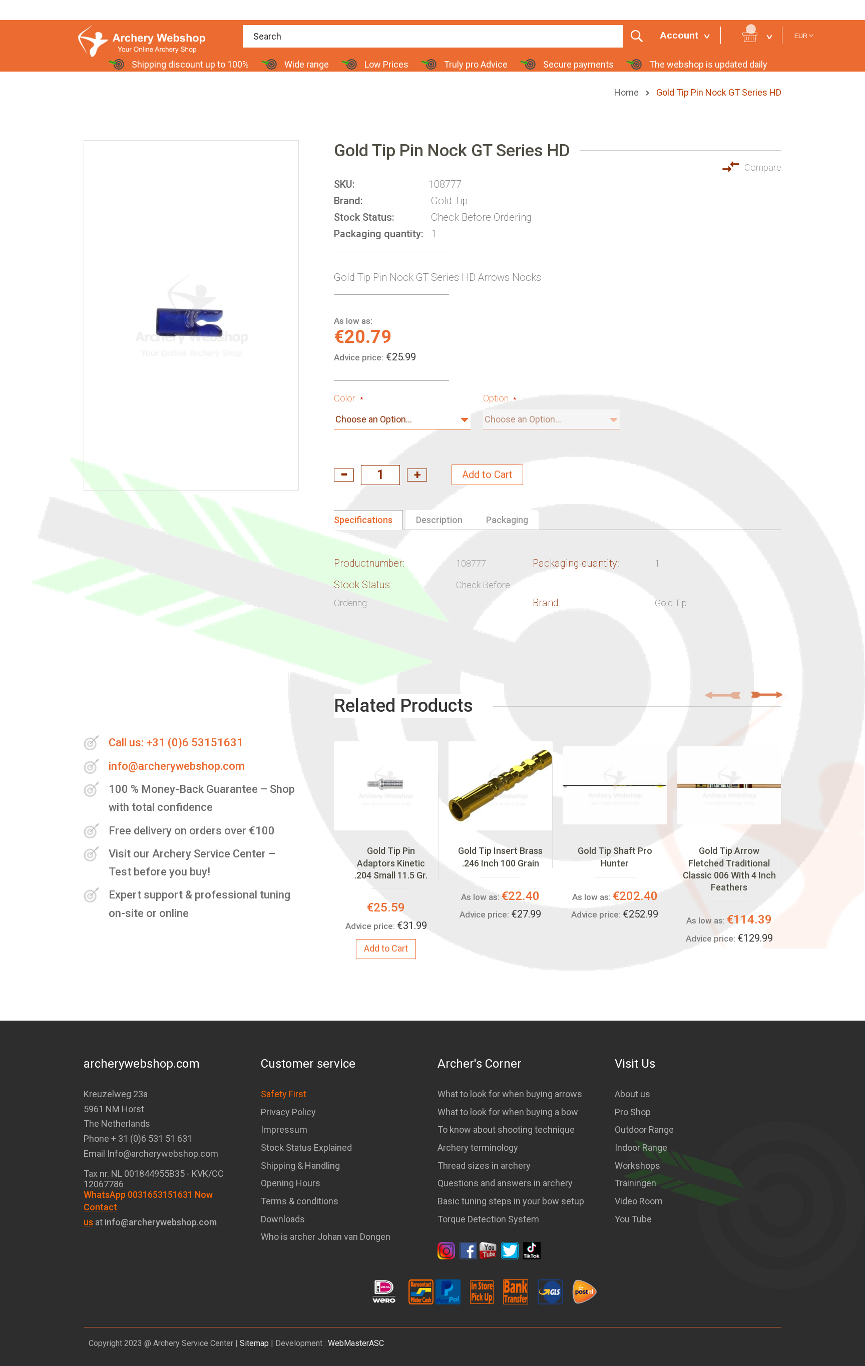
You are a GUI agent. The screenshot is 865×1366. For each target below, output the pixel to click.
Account (679, 35)
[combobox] (446, 36)
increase (417, 475)
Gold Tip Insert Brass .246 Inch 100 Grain (500, 856)
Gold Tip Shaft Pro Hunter (615, 856)
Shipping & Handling (300, 1165)
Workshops (637, 1165)
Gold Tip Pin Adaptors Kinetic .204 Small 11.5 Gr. (390, 862)
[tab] (368, 520)
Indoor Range (641, 1147)
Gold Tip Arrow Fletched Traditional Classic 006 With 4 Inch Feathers (729, 868)
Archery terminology (478, 1147)
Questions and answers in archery (505, 1183)
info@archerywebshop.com (177, 766)
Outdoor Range (644, 1129)
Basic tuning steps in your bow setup (511, 1201)
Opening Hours (290, 1183)
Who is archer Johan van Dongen (325, 1236)
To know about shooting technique (506, 1129)
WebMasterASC (356, 1343)
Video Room (639, 1201)
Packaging (507, 520)
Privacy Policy (288, 1112)
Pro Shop (633, 1112)
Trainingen (635, 1183)
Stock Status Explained (306, 1147)
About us (632, 1094)
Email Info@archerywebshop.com (151, 1153)
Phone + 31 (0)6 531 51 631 (138, 1138)
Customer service (308, 1064)
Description (439, 520)
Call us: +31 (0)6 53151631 (176, 742)
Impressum (284, 1129)
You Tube (633, 1219)
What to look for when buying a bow (508, 1112)
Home (627, 92)
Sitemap (254, 1343)
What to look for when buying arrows (510, 1094)
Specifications (363, 520)
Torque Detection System (488, 1219)
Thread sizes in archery (484, 1165)
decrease (344, 475)
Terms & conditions (299, 1201)
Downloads (283, 1219)
